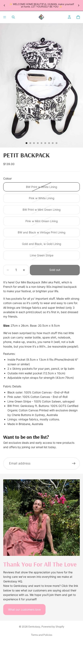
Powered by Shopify (53, 626)
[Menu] (4, 17)
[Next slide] (78, 5)
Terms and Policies (41, 634)
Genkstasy (34, 626)
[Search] (13, 17)
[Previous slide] (4, 5)
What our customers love (24, 609)
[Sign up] (74, 463)
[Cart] (78, 17)
